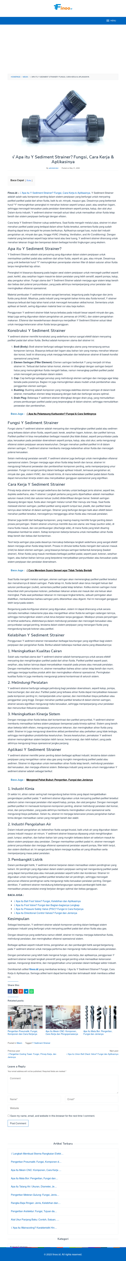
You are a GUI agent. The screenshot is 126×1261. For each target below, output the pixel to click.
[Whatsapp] (31, 991)
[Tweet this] (15, 991)
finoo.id (33, 969)
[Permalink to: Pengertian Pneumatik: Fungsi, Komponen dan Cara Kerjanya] (25, 1017)
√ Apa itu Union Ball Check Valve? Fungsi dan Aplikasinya (92, 1052)
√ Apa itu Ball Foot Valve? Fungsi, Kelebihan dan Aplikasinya (47, 901)
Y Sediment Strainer (41, 1042)
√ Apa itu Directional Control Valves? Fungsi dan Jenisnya (45, 913)
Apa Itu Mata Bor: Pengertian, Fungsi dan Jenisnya (97, 1032)
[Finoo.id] (63, 6)
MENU (113, 20)
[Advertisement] (63, 49)
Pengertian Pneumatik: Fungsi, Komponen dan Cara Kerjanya (23, 1032)
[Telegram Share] (26, 991)
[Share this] (10, 991)
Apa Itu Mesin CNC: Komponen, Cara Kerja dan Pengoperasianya (62, 1032)
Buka (29, 180)
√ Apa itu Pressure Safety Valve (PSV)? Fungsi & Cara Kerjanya (48, 909)
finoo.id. (57, 1254)
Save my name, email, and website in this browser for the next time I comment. (52, 1115)
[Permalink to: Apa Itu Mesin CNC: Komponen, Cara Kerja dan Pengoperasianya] (63, 1017)
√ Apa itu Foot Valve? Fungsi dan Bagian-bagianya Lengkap (46, 905)
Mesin (19, 1042)
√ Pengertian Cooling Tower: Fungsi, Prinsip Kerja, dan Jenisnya (32, 1054)
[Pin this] (20, 991)
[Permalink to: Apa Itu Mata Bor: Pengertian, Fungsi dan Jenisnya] (100, 1017)
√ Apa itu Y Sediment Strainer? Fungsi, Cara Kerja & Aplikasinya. (55, 193)
